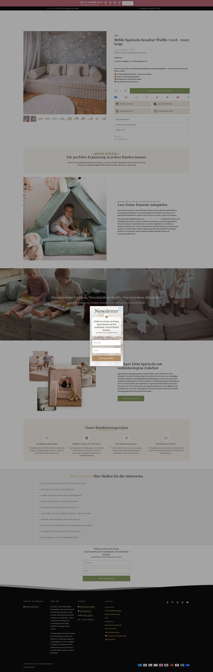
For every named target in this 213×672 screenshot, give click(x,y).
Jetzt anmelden (106, 358)
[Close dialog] (120, 309)
